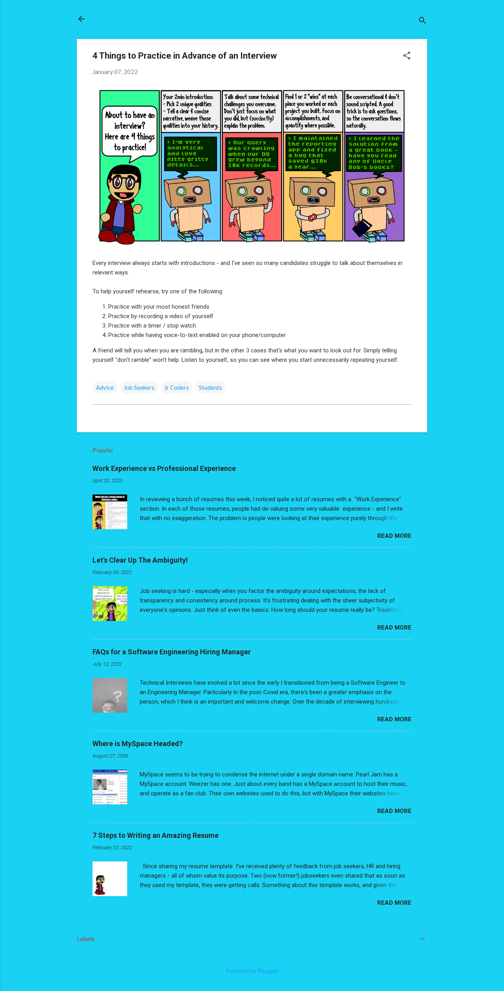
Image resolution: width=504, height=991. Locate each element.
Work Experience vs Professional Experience (164, 468)
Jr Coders (176, 387)
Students (210, 387)
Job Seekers (139, 387)
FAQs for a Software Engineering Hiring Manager (172, 652)
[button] (406, 56)
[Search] (422, 21)
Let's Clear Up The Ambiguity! (140, 560)
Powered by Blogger (252, 970)
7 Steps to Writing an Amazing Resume (156, 835)
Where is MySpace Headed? (138, 743)
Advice (105, 387)
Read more (394, 535)
